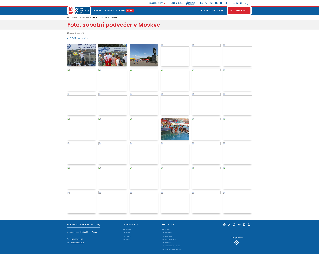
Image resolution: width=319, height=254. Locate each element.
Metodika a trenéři (172, 246)
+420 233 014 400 (77, 239)
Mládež (168, 243)
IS (237, 3)
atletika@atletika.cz (77, 243)
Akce (128, 233)
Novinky (129, 229)
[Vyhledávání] (246, 3)
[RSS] (226, 3)
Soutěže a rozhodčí (173, 249)
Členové (168, 233)
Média (74, 17)
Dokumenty (169, 236)
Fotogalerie (84, 17)
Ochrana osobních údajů (77, 232)
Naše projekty (156, 3)
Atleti (128, 236)
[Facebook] (201, 3)
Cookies (95, 232)
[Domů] (68, 17)
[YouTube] (216, 3)
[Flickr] (221, 3)
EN (241, 3)
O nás (167, 229)
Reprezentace (170, 239)
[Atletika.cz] (79, 10)
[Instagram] (211, 3)
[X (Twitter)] (206, 3)
